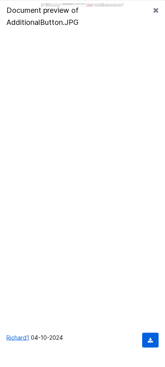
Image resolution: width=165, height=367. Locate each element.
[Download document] (150, 340)
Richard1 (17, 337)
